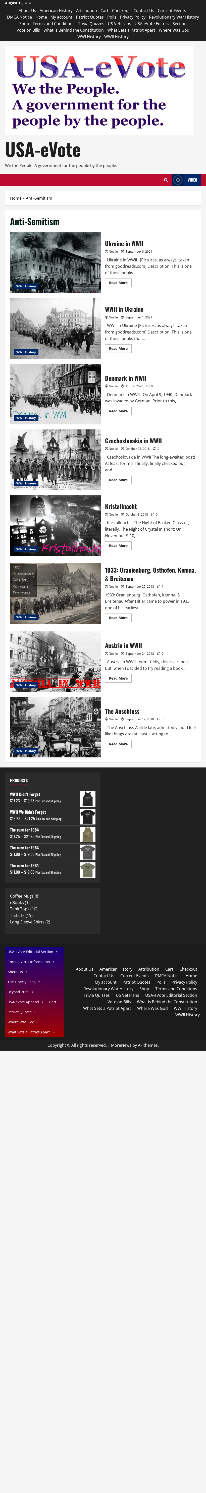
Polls (111, 17)
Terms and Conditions (54, 23)
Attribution (86, 10)
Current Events (172, 10)
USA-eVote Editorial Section (161, 23)
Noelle (113, 251)
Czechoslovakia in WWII (55, 459)
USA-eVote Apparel (23, 1002)
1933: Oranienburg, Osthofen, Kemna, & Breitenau (55, 593)
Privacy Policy (132, 17)
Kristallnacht (55, 525)
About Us (27, 10)
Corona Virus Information (29, 961)
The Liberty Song (22, 981)
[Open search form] (166, 180)
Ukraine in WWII (55, 262)
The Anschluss (55, 727)
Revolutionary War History (174, 17)
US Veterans (119, 23)
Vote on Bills (28, 30)
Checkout (121, 10)
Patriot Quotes (90, 17)
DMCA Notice (19, 17)
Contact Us (143, 10)
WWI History (89, 36)
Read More (120, 283)
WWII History (116, 36)
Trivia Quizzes (91, 23)
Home (41, 17)
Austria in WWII (55, 661)
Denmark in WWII (55, 394)
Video (192, 180)
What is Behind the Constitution (73, 30)
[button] (10, 180)
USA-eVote (43, 148)
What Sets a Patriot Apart (131, 30)
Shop (24, 23)
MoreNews (121, 1045)
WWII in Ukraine (55, 328)
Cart (104, 10)
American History (56, 10)
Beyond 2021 (18, 991)
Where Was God (174, 30)
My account (61, 17)
